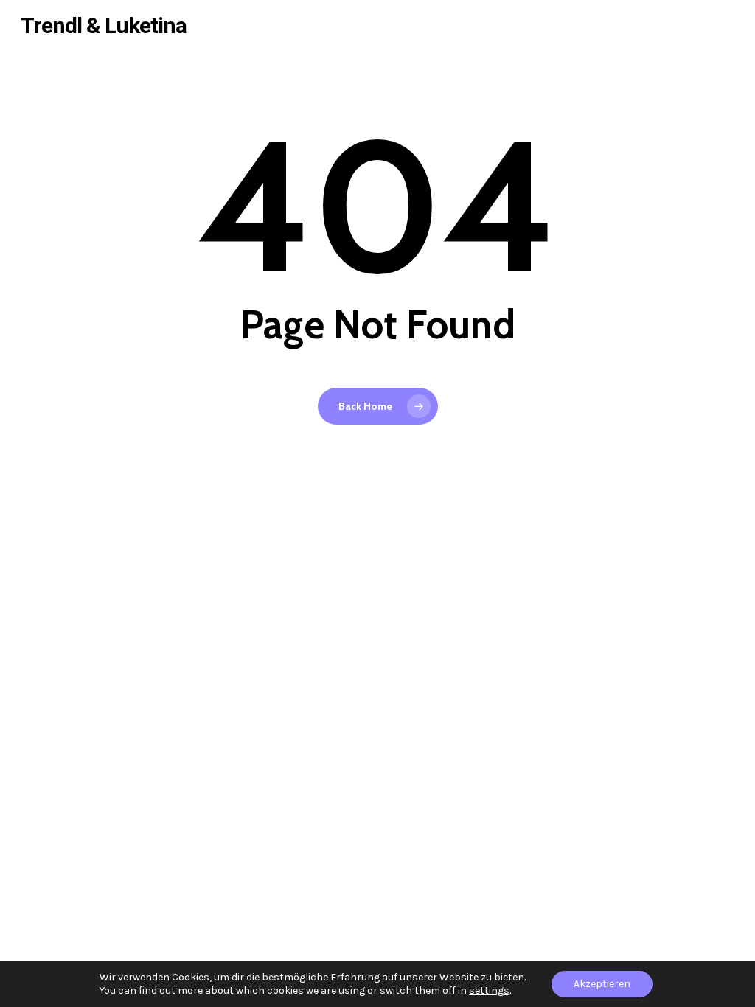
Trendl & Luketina (104, 26)
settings (489, 990)
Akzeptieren (602, 984)
